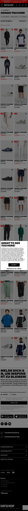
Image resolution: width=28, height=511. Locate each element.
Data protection (19, 260)
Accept (14, 265)
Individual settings (14, 268)
